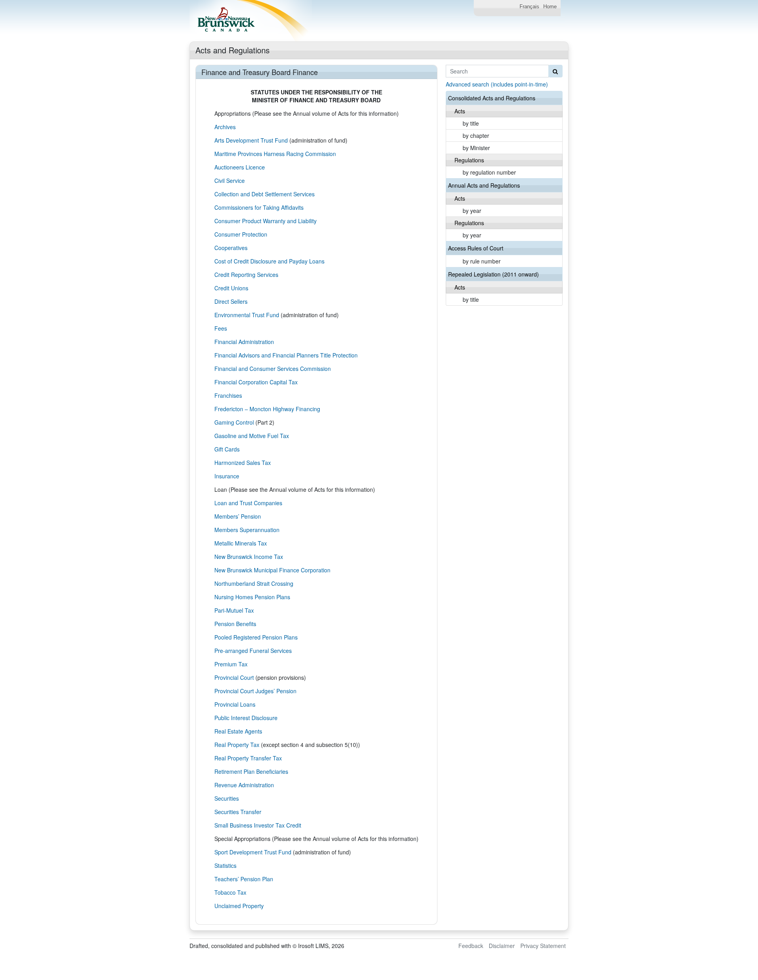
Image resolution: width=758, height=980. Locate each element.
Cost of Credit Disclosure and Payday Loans (269, 261)
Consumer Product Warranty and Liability (265, 221)
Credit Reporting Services (246, 274)
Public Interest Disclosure (246, 718)
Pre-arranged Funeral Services (253, 651)
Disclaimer (502, 946)
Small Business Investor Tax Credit (257, 825)
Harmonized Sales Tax (242, 462)
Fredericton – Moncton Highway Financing (267, 409)
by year (472, 210)
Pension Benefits (235, 624)
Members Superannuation (247, 530)
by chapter (476, 135)
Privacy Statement (543, 946)
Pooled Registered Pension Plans (256, 637)
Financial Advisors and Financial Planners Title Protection (286, 355)
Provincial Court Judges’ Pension (255, 691)
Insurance (226, 476)
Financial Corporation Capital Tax (256, 382)
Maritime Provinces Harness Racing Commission (275, 154)
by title (471, 123)
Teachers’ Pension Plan (243, 879)
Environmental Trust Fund (246, 315)
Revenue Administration (244, 785)
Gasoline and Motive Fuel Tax (251, 436)
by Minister (476, 148)
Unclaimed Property (239, 906)
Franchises (228, 395)
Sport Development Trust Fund (252, 852)
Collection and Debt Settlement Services (264, 194)
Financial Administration (244, 342)
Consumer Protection (240, 234)
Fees (220, 328)
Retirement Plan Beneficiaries (251, 771)
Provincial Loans (234, 704)
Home (550, 6)
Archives (225, 127)
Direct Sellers (231, 301)
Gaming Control (234, 422)
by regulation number (489, 172)
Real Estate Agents (238, 731)
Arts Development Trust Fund (251, 140)
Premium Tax (231, 664)
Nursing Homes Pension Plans (252, 597)
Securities (226, 798)
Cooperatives (231, 248)
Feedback (470, 946)
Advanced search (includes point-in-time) (497, 84)
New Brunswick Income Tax (248, 557)
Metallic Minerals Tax (240, 543)
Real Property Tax (236, 745)
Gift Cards (227, 449)
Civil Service (229, 180)
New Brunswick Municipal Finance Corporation (272, 570)
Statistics (225, 865)
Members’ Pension (237, 516)
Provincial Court (234, 677)
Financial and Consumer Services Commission (272, 368)
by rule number (482, 261)
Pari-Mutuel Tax (234, 610)
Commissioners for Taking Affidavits (259, 207)
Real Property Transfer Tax (248, 758)
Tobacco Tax (230, 892)
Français (529, 6)
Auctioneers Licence (239, 167)
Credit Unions (231, 288)
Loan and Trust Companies (248, 503)
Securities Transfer (237, 812)
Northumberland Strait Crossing (253, 583)
